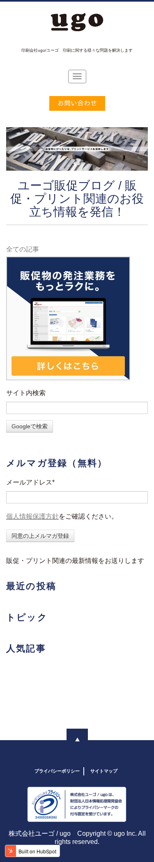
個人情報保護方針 (32, 516)
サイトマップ (103, 770)
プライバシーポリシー (57, 770)
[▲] (77, 739)
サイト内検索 (26, 392)
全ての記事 (22, 249)
